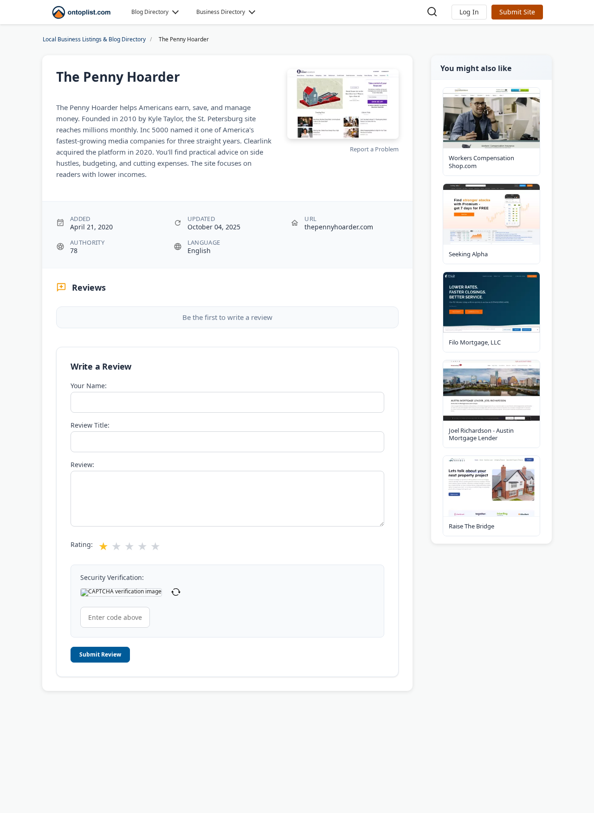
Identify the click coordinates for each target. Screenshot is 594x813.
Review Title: (90, 425)
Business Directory (220, 12)
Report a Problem (374, 149)
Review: (82, 465)
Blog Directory (149, 12)
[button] (469, 12)
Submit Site (517, 11)
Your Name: (89, 386)
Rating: (82, 544)
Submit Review (100, 654)
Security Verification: (112, 577)
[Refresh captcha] (176, 592)
